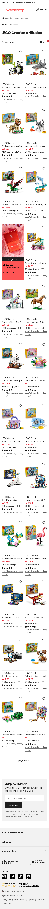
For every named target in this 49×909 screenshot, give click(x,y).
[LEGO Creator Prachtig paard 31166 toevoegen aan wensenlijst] (43, 285)
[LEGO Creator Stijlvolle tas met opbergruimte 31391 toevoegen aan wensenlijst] (20, 405)
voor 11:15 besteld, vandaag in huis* (12, 101)
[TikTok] (20, 876)
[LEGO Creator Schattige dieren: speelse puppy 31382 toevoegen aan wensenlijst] (43, 639)
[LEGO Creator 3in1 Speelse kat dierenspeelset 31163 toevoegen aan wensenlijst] (43, 109)
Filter (43, 41)
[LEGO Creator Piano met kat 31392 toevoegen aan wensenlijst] (20, 285)
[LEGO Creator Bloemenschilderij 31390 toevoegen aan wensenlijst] (43, 698)
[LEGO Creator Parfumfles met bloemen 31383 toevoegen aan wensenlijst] (43, 344)
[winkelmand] (45, 10)
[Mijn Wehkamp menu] (37, 10)
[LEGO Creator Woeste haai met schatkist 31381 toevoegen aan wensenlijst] (43, 51)
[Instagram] (4, 876)
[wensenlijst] (42, 10)
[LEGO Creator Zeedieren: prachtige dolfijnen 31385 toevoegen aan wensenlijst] (43, 168)
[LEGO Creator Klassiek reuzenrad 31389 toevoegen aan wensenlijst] (43, 463)
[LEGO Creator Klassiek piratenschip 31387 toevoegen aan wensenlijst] (20, 344)
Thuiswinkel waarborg (14, 891)
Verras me (13, 805)
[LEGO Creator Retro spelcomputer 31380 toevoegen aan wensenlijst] (20, 581)
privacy (32, 899)
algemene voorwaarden (12, 895)
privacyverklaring (18, 814)
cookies (41, 899)
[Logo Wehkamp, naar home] (14, 10)
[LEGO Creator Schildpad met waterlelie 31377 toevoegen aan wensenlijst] (20, 698)
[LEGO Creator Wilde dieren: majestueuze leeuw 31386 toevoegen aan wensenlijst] (20, 109)
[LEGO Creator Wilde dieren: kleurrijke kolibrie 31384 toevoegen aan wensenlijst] (20, 522)
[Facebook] (12, 876)
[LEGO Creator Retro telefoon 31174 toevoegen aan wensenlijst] (43, 405)
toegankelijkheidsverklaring (15, 899)
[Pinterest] (28, 876)
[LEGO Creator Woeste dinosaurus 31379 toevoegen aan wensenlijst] (43, 581)
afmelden (13, 817)
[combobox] (24, 18)
